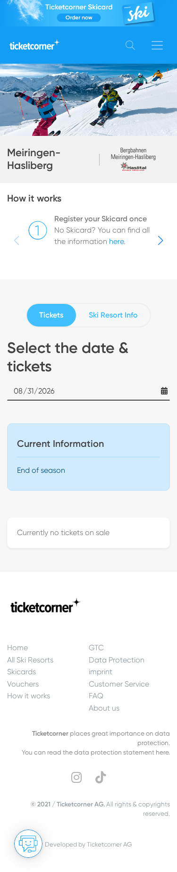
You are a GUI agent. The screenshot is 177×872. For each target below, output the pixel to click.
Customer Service (119, 683)
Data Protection (116, 659)
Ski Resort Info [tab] (113, 314)
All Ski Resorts (30, 659)
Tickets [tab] (51, 314)
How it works (28, 695)
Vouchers (23, 683)
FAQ (96, 695)
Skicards (21, 671)
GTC (96, 647)
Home (17, 647)
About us (104, 708)
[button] (160, 240)
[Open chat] (28, 844)
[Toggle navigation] (157, 45)
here (116, 241)
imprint (100, 671)
